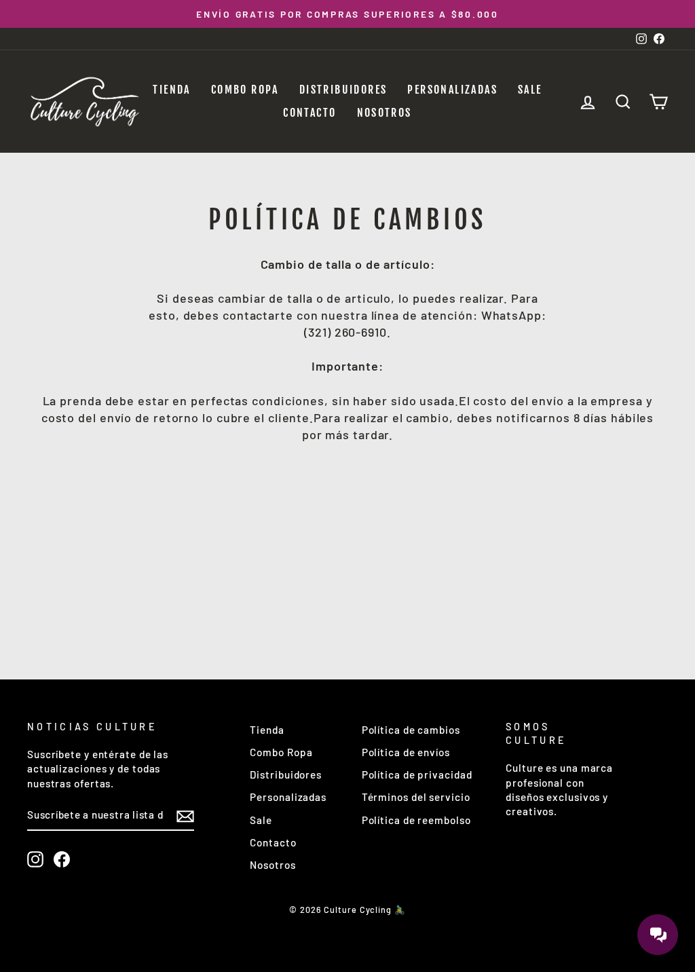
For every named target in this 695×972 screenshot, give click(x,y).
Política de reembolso (416, 820)
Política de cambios (411, 730)
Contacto (309, 112)
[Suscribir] (185, 816)
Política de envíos (406, 752)
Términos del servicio (416, 797)
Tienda (171, 89)
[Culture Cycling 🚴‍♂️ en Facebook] (62, 859)
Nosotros (384, 112)
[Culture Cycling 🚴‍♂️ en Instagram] (35, 859)
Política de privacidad (417, 774)
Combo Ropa (245, 89)
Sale (530, 89)
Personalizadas (452, 89)
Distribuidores (343, 89)
